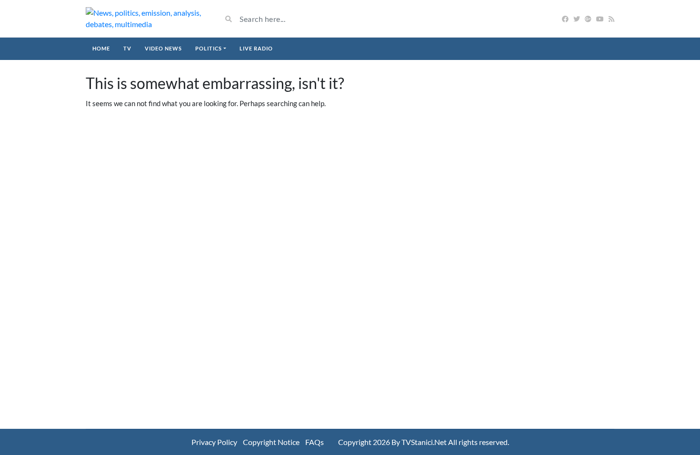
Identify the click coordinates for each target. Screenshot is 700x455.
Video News (163, 48)
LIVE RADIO (256, 48)
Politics (208, 48)
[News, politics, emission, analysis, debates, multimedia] (146, 18)
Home (101, 48)
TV (127, 48)
